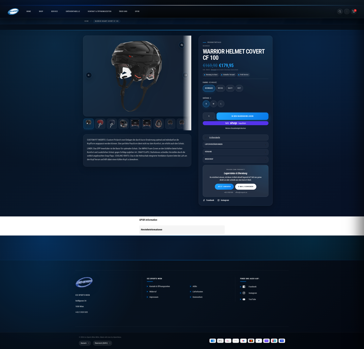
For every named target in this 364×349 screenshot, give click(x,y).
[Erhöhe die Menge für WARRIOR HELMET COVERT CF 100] (213, 116)
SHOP (41, 11)
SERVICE (54, 11)
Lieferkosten (198, 291)
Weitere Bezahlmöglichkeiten (235, 128)
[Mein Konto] (347, 11)
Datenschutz (197, 297)
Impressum (153, 297)
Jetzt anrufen (224, 187)
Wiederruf (209, 159)
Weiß (220, 88)
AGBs (195, 286)
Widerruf (153, 291)
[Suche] (340, 11)
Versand (213, 70)
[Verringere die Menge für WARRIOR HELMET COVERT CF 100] (205, 116)
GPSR (137, 11)
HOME (28, 11)
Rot (239, 88)
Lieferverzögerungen (213, 144)
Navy (230, 88)
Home (86, 21)
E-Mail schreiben (245, 187)
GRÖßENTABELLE (73, 11)
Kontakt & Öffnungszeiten (159, 286)
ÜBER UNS (123, 11)
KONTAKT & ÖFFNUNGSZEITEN (99, 11)
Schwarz (209, 88)
